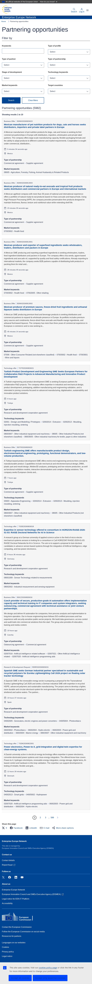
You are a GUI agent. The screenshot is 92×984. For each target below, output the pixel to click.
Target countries (55, 85)
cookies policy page (48, 967)
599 (52, 818)
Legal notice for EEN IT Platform (15, 899)
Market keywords (9, 85)
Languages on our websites (13, 943)
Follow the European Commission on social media (23, 932)
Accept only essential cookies (50, 978)
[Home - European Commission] (7, 9)
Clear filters (33, 100)
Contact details (8, 860)
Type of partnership (57, 59)
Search (74, 12)
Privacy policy (8, 952)
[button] (5, 827)
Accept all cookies (20, 978)
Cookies (5, 947)
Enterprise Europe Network (14, 841)
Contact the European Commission (17, 927)
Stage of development (12, 72)
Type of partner (9, 59)
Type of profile (54, 46)
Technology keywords (58, 72)
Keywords (6, 46)
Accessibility (7, 903)
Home (3, 21)
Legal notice (7, 956)
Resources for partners (11, 936)
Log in (81, 12)
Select (52, 52)
